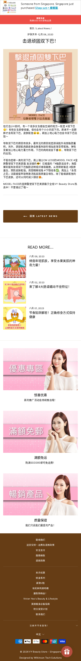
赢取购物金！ (40, 593)
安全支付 (40, 550)
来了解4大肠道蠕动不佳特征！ (50, 287)
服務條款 (40, 555)
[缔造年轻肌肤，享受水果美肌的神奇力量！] (14, 266)
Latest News (43, 28)
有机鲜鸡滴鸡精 (40, 588)
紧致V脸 (40, 583)
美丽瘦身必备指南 (40, 604)
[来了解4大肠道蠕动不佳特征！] (14, 292)
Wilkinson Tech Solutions (48, 657)
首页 (32, 28)
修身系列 (40, 578)
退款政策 (40, 560)
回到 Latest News (43, 216)
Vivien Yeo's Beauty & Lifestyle (40, 598)
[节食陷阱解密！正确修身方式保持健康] (14, 318)
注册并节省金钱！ (40, 625)
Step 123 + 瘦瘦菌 (46, 7)
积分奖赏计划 (40, 609)
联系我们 (40, 614)
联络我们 (40, 539)
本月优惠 (40, 572)
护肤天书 (32, 34)
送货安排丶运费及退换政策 (40, 545)
